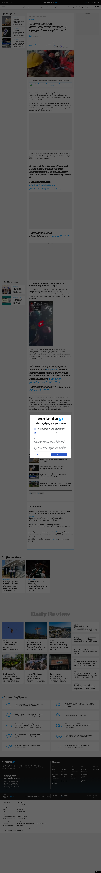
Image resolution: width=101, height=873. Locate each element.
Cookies (98, 871)
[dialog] (50, 436)
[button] (50, 436)
